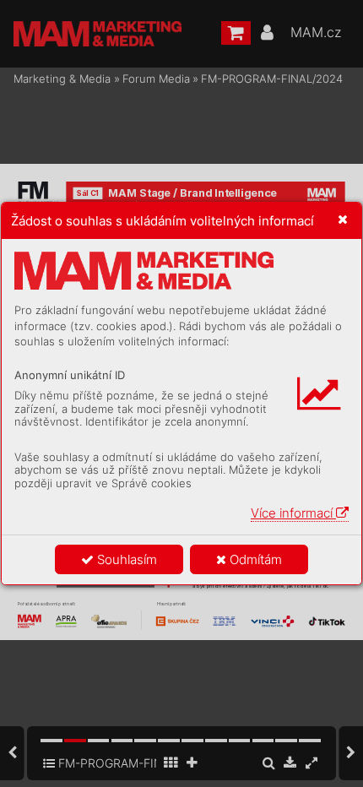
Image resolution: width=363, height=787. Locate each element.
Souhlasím (125, 559)
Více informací (293, 513)
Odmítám (254, 559)
